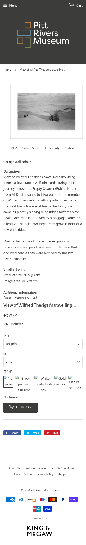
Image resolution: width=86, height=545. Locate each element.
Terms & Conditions (62, 468)
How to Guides (23, 474)
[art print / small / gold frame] (60, 385)
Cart (79, 6)
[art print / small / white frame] (43, 385)
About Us (14, 468)
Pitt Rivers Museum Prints (46, 490)
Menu (13, 6)
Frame (7, 372)
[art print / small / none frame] (8, 385)
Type (6, 336)
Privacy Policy (44, 474)
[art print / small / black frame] (23, 385)
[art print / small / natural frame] (75, 385)
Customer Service (35, 468)
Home (7, 69)
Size (6, 354)
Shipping (63, 474)
